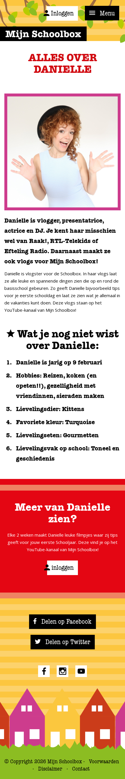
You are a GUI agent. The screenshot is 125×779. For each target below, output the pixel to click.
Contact (81, 769)
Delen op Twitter (67, 642)
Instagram (62, 671)
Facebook (44, 671)
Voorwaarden (104, 761)
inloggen (62, 567)
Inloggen (62, 13)
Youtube (81, 671)
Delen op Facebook (66, 621)
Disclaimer (51, 769)
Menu (106, 13)
